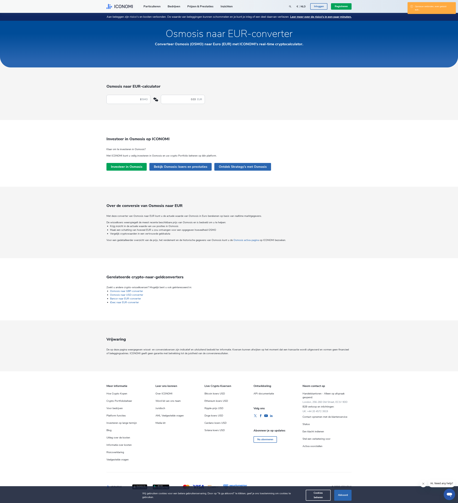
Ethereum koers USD (216, 401)
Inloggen (319, 6)
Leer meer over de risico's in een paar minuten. (321, 17)
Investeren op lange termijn (121, 423)
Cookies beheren (318, 495)
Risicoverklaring (115, 452)
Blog (108, 430)
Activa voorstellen (312, 446)
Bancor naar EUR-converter (125, 298)
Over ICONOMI (163, 393)
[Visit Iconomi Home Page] (119, 6)
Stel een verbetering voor (316, 439)
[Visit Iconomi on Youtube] (266, 416)
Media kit (160, 423)
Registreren (341, 6)
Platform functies (116, 415)
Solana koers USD (214, 430)
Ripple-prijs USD (213, 408)
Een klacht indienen (313, 431)
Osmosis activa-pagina (246, 240)
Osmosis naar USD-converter (126, 295)
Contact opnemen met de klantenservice (325, 417)
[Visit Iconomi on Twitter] (255, 416)
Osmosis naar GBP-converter (126, 291)
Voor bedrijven (114, 408)
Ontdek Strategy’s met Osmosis (243, 167)
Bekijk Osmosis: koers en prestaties (180, 167)
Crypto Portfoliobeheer (119, 401)
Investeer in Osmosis (126, 167)
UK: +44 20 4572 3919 (315, 411)
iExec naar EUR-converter (124, 302)
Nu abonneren (265, 439)
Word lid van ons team (168, 401)
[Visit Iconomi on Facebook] (260, 416)
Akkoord (343, 495)
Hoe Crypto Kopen (116, 393)
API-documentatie (264, 393)
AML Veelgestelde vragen (169, 415)
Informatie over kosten (119, 445)
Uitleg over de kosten (118, 437)
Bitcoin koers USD (214, 393)
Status (306, 424)
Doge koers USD (213, 415)
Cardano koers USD (215, 423)
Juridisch (160, 408)
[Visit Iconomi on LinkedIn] (271, 416)
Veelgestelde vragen (117, 459)
